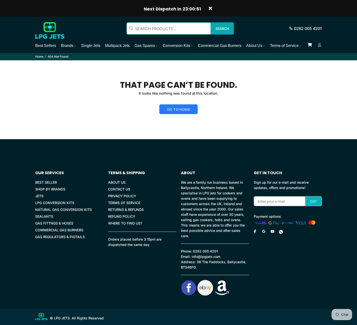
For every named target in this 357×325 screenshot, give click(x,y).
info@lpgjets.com (206, 256)
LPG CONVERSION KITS (54, 203)
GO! (313, 201)
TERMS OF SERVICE (124, 203)
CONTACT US (119, 189)
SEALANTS (44, 216)
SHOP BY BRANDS (50, 189)
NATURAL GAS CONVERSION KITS (63, 210)
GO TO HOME (178, 109)
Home (39, 56)
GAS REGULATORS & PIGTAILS (60, 237)
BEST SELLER (46, 182)
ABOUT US (117, 182)
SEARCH (222, 29)
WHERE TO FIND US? (125, 223)
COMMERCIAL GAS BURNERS (59, 230)
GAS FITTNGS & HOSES (54, 223)
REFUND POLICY (121, 216)
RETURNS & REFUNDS (126, 210)
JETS (39, 196)
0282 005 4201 (308, 28)
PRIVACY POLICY (122, 196)
